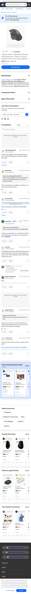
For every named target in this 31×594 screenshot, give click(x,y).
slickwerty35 (8, 198)
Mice (22, 417)
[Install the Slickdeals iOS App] (15, 557)
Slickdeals (3, 12)
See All (27, 365)
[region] (15, 586)
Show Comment (24, 270)
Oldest (18, 125)
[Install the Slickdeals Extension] (15, 547)
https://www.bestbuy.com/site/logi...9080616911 (14, 347)
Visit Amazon (15, 67)
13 (17, 394)
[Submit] (3, 129)
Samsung (5, 392)
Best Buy (9, 235)
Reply (10, 162)
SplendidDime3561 (10, 150)
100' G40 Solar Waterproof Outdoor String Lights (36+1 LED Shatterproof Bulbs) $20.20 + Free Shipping (7, 524)
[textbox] (13, 114)
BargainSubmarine (10, 276)
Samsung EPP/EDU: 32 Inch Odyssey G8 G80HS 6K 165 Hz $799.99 (20, 383)
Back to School (9, 8)
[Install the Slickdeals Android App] (15, 552)
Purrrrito (8, 266)
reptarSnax (8, 221)
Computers (7, 412)
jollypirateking (9, 310)
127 (5, 394)
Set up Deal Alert (14, 19)
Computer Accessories (10, 417)
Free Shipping (8, 421)
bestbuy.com (16, 235)
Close (21, 590)
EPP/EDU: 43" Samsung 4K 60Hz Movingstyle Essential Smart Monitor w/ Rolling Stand (8, 383)
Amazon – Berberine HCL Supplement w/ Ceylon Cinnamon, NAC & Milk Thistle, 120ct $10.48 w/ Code (20, 524)
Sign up (6, 135)
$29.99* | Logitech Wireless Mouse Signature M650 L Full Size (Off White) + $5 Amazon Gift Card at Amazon (20, 487)
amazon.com (9, 79)
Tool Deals (28, 8)
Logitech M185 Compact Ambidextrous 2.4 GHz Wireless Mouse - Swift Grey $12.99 (8, 487)
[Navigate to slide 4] (17, 46)
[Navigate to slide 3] (16, 46)
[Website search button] (25, 4)
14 (17, 462)
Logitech (20, 421)
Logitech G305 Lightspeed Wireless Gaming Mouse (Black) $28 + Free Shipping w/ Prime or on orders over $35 (8, 451)
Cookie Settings (10, 590)
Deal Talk (14, 12)
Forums (9, 12)
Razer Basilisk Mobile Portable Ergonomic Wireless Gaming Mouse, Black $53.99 (20, 451)
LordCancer (8, 338)
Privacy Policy (15, 585)
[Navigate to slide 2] (15, 46)
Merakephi (8, 170)
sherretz (7, 247)
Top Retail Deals (19, 8)
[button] (7, 51)
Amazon (3, 79)
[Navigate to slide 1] (13, 46)
